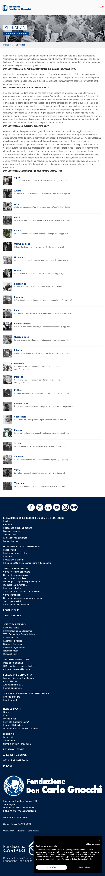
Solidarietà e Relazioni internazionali (26, 693)
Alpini (17, 177)
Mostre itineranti (11, 541)
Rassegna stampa (13, 749)
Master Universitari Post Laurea (18, 678)
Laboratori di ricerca (12, 641)
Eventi (6, 715)
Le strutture (11, 610)
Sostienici (9, 734)
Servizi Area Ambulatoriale (16, 575)
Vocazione (19, 483)
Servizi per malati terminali (16, 604)
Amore (17, 190)
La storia (7, 556)
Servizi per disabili (12, 601)
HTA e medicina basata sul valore (19, 666)
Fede (16, 310)
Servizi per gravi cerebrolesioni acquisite (23, 598)
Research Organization (14, 647)
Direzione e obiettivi (13, 662)
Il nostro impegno (11, 696)
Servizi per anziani (12, 595)
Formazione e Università (17, 675)
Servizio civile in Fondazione (17, 744)
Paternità (19, 363)
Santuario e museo (12, 531)
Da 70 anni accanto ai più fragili (22, 546)
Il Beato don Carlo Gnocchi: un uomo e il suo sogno (34, 518)
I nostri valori (9, 550)
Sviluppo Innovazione (16, 659)
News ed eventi (12, 709)
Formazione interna (12, 688)
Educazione (20, 283)
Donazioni (8, 737)
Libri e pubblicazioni (13, 725)
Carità (17, 217)
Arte (16, 204)
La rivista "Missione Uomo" (16, 722)
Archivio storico (10, 534)
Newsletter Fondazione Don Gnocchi (20, 728)
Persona (18, 377)
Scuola (17, 443)
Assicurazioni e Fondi (15, 760)
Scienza (18, 430)
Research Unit (10, 654)
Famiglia (18, 297)
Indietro (7, 44)
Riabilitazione (21, 403)
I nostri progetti (10, 700)
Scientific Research (14, 624)
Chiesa (17, 230)
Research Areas (10, 650)
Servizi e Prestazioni (15, 568)
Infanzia (18, 350)
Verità (17, 470)
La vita (6, 521)
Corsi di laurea (10, 681)
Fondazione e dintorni (13, 559)
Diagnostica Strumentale (15, 585)
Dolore (17, 270)
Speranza (19, 456)
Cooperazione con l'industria (16, 669)
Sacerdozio (20, 416)
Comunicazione (22, 244)
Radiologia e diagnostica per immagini (21, 581)
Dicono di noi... (10, 718)
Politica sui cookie (92, 844)
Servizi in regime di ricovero (16, 571)
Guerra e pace (21, 337)
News (6, 712)
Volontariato (9, 740)
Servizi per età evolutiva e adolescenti (21, 591)
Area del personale (15, 755)
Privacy (7, 766)
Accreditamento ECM (13, 684)
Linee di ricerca (10, 637)
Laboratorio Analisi (12, 588)
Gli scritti (7, 524)
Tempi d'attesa (12, 615)
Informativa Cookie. (85, 859)
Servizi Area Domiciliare (14, 578)
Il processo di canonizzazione (17, 528)
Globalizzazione (22, 323)
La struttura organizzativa (15, 553)
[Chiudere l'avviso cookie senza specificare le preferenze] (99, 840)
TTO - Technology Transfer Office (19, 634)
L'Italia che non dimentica (15, 537)
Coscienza (19, 257)
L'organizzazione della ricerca (17, 631)
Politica (18, 390)
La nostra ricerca (11, 627)
